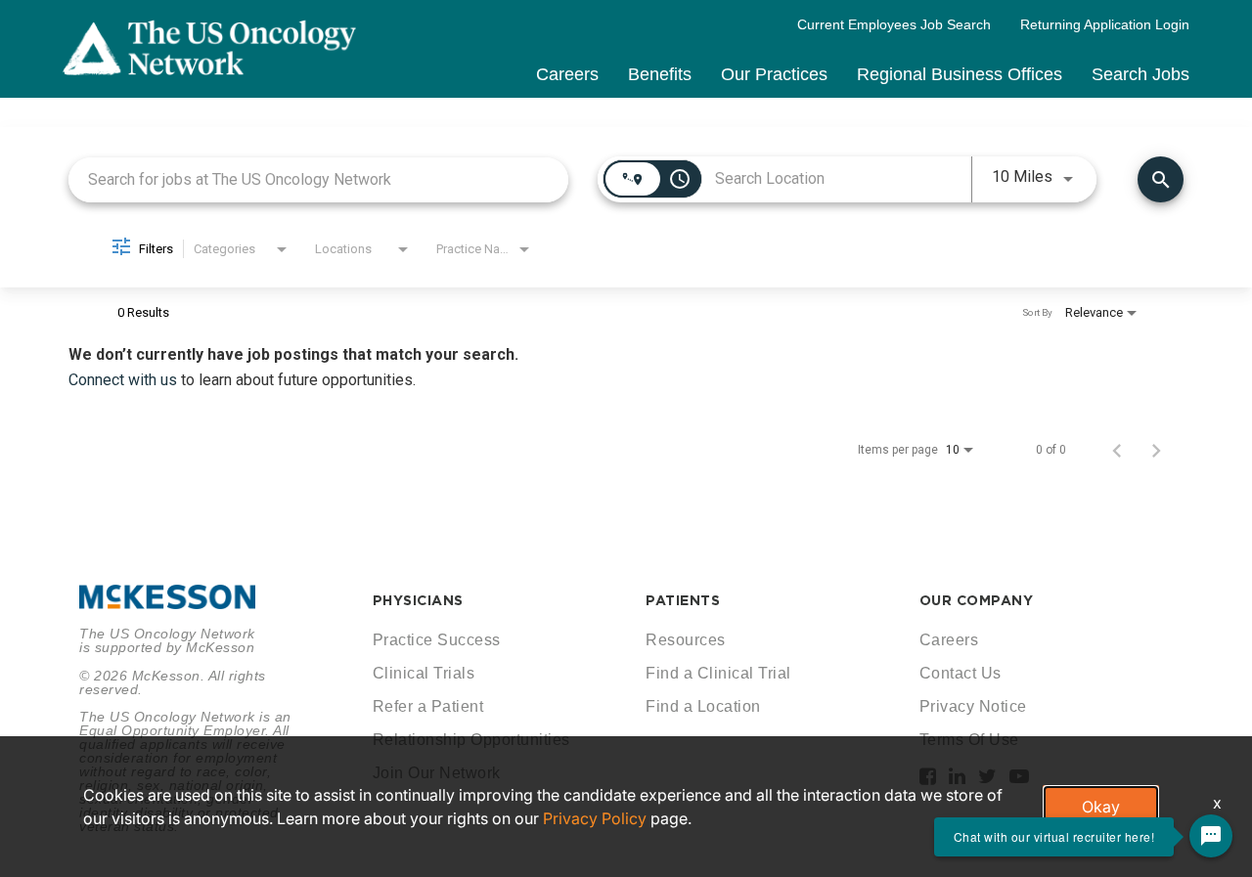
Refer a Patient (428, 706)
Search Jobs (1140, 74)
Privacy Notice (973, 706)
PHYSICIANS (418, 600)
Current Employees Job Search (894, 24)
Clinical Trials (424, 673)
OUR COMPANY (976, 600)
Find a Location (703, 706)
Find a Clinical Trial (718, 673)
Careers (567, 74)
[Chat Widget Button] (1210, 835)
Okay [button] (1101, 806)
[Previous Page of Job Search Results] (1117, 449)
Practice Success (437, 640)
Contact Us (960, 673)
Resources (686, 640)
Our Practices (774, 74)
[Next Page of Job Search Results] (1156, 449)
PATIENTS (683, 600)
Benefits (660, 74)
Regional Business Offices (959, 74)
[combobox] (318, 179)
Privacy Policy (595, 818)
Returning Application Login (1104, 24)
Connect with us (124, 380)
